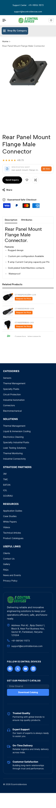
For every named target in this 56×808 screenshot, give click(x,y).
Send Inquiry (12, 180)
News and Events (12, 575)
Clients (6, 553)
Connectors (9, 405)
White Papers (10, 521)
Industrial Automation (14, 400)
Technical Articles (12, 532)
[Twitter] (18, 669)
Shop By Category (17, 30)
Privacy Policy (10, 580)
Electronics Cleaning (13, 437)
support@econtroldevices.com (28, 11)
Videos (6, 527)
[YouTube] (25, 669)
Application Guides (12, 510)
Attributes (26, 220)
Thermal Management (14, 383)
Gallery (6, 564)
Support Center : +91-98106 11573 (28, 5)
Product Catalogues (13, 538)
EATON (6, 484)
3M (4, 473)
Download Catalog (28, 692)
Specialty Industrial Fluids (16, 442)
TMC (5, 479)
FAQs (5, 569)
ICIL (5, 490)
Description (11, 220)
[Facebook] (10, 669)
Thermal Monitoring (13, 453)
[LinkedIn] (33, 669)
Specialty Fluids (11, 389)
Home (5, 41)
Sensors (7, 378)
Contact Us (8, 558)
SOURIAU (8, 495)
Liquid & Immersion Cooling (17, 431)
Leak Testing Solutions (14, 447)
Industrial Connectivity (14, 458)
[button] (26, 180)
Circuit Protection (12, 394)
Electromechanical (12, 410)
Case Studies (9, 516)
